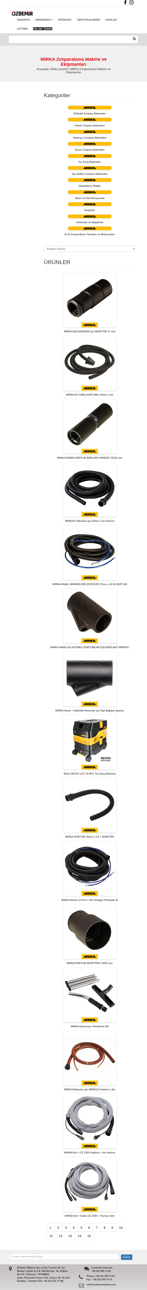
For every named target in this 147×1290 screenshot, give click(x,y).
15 (89, 1236)
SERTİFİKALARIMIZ (88, 19)
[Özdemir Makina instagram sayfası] (132, 3)
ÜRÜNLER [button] (64, 19)
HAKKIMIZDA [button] (43, 19)
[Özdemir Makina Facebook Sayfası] (126, 3)
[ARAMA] (134, 38)
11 (51, 1236)
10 (121, 1227)
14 (79, 1236)
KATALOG (111, 19)
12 (60, 1236)
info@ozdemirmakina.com (101, 1284)
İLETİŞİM (22, 28)
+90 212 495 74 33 (102, 1279)
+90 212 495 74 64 (101, 1271)
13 (70, 1236)
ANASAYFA (23, 19)
